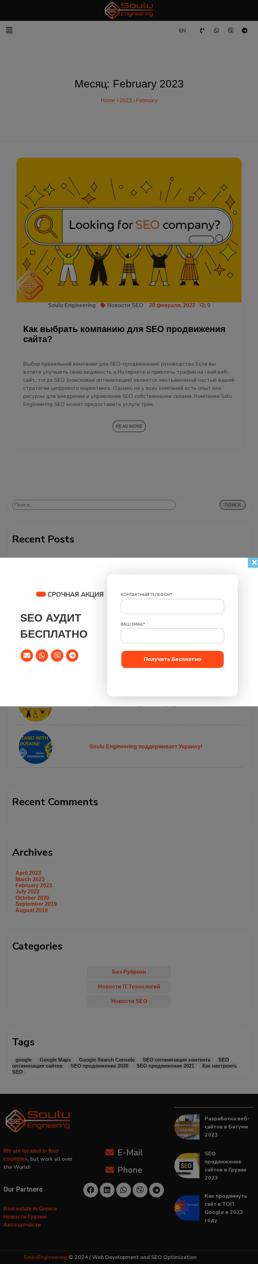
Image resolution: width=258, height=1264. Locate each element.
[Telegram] (72, 655)
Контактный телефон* (146, 594)
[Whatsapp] (42, 655)
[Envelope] (27, 655)
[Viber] (57, 655)
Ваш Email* (133, 624)
